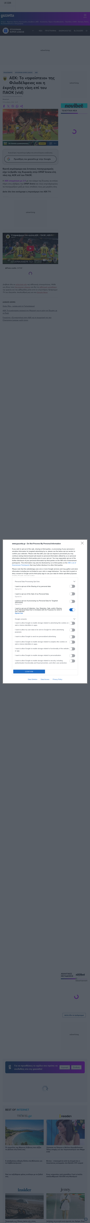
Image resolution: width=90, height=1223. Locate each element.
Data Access (45, 679)
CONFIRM (29, 671)
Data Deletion (32, 679)
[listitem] (45, 581)
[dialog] (45, 611)
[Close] (83, 544)
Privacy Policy (57, 679)
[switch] (72, 586)
